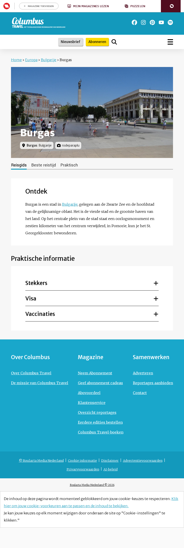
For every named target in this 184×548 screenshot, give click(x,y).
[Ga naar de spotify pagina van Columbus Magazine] (170, 22)
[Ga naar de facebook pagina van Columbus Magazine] (134, 22)
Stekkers (36, 283)
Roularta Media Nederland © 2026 (92, 485)
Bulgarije (48, 60)
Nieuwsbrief (70, 42)
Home (16, 60)
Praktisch (69, 165)
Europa (31, 60)
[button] (171, 6)
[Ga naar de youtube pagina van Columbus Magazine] (161, 22)
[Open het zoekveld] (114, 42)
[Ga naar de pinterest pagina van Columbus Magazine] (152, 22)
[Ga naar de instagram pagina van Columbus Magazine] (143, 22)
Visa (30, 298)
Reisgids (19, 165)
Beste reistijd (43, 165)
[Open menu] (170, 41)
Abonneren (97, 42)
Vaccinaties (40, 314)
